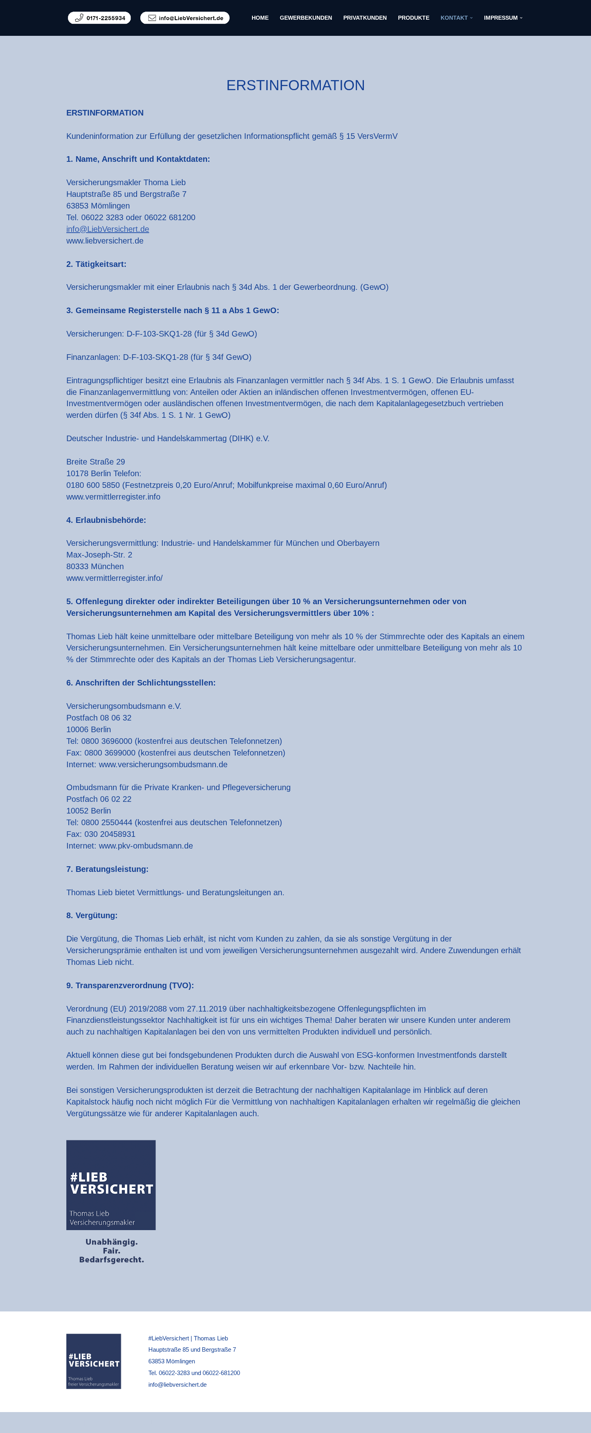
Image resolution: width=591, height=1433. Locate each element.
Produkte (413, 18)
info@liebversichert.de (177, 1384)
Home (260, 18)
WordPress (152, 1422)
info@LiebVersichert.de (107, 229)
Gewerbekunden (306, 18)
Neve (74, 1422)
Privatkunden (365, 18)
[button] (471, 18)
